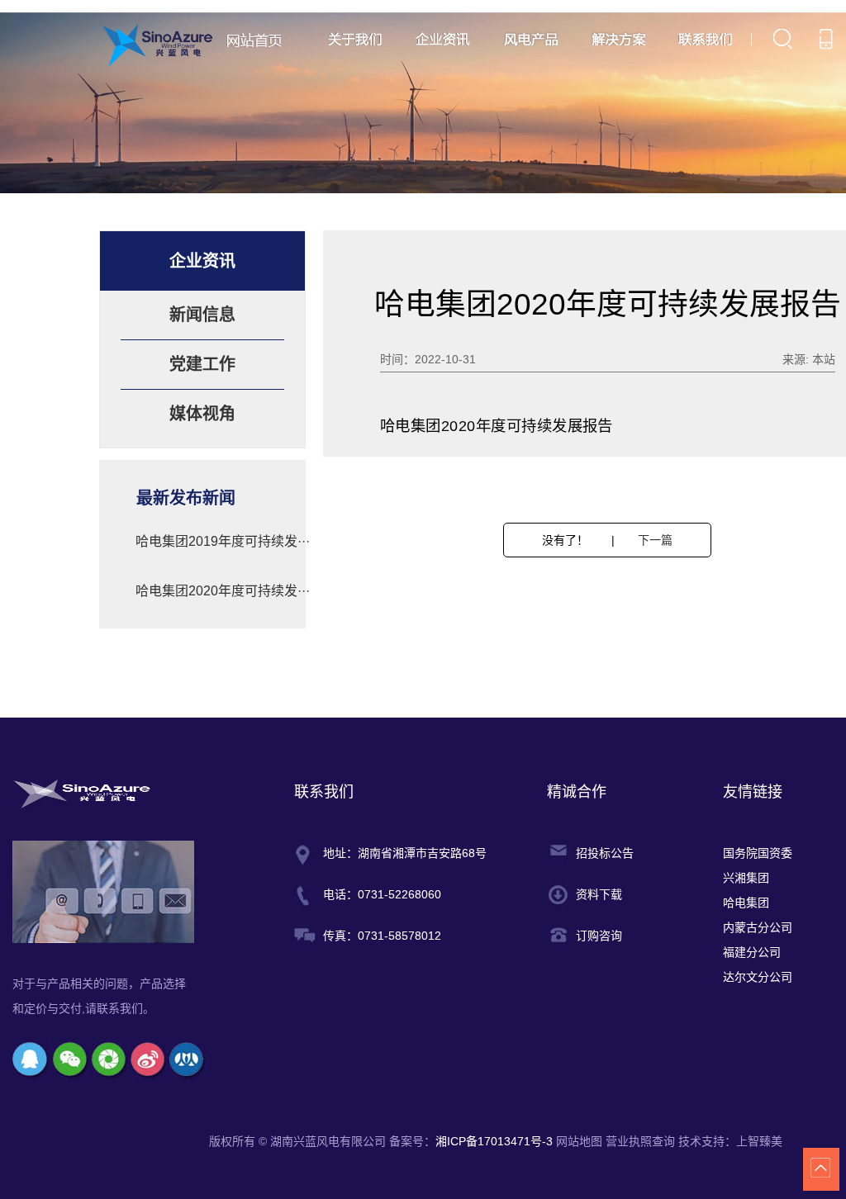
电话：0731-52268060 (382, 894)
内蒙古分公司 (757, 927)
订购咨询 (599, 935)
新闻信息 (202, 315)
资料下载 (599, 894)
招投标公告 (605, 853)
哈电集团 (746, 902)
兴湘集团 (746, 877)
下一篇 (655, 540)
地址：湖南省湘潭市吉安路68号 (405, 853)
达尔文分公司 (757, 976)
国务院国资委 (757, 853)
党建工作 (202, 364)
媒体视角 (202, 414)
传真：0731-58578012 (382, 935)
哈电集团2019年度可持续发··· (222, 541)
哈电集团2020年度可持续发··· (222, 591)
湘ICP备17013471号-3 (495, 1141)
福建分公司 (752, 952)
